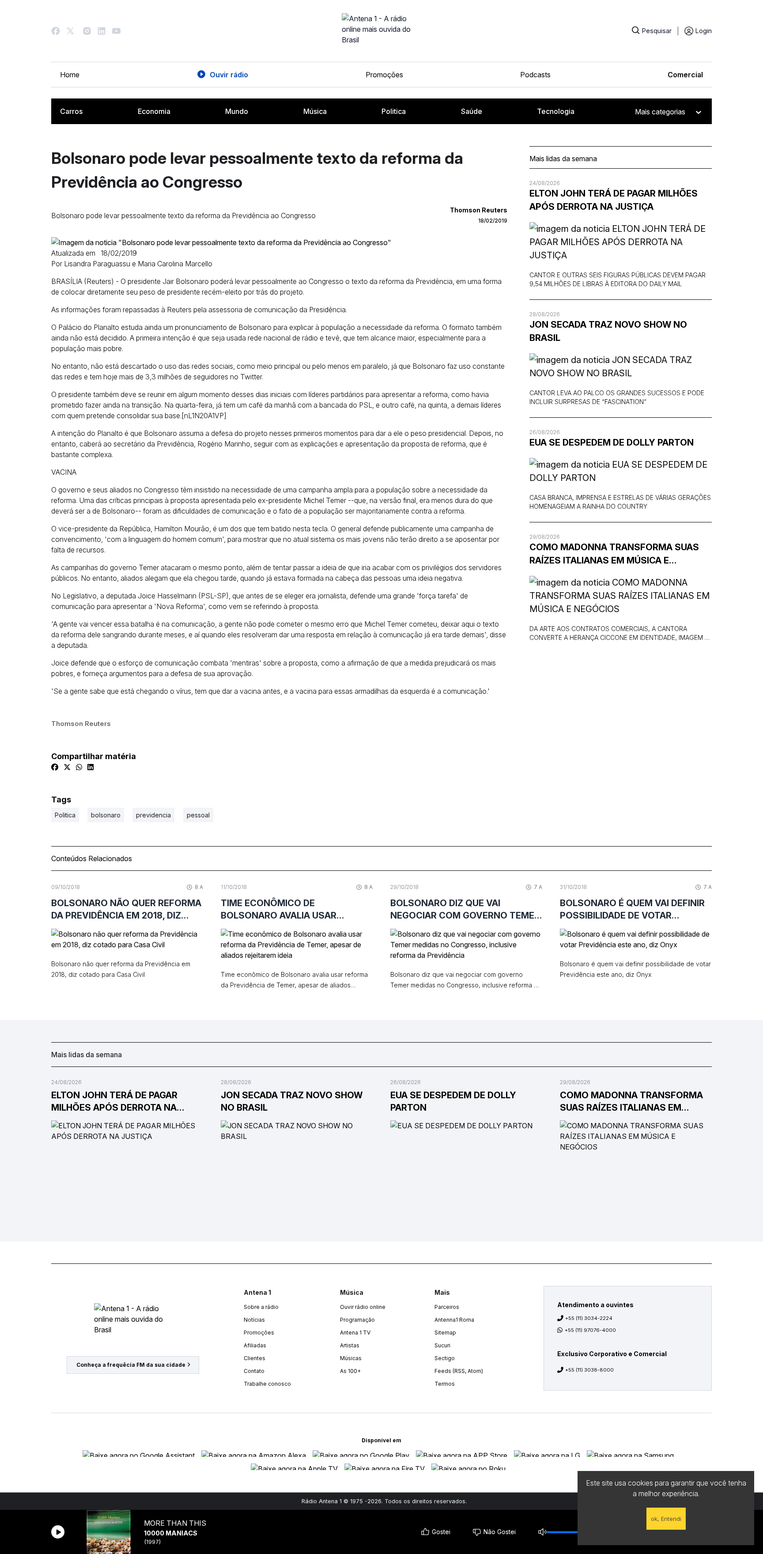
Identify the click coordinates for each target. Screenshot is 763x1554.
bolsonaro (106, 815)
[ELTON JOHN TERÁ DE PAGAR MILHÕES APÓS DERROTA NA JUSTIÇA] (620, 242)
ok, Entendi (666, 1518)
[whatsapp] (79, 767)
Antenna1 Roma (454, 1319)
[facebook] (54, 767)
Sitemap (445, 1332)
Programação (357, 1319)
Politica (394, 111)
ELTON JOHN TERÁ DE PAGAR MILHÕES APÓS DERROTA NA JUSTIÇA (613, 200)
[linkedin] (90, 767)
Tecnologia (555, 111)
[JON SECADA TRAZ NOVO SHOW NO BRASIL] (620, 366)
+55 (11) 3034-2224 (588, 1318)
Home (69, 74)
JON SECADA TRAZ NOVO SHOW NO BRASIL (608, 331)
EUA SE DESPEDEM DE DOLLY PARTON (611, 442)
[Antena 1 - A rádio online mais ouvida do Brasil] (381, 31)
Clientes (254, 1358)
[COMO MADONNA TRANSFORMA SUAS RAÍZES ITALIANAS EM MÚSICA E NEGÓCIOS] (620, 596)
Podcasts (535, 74)
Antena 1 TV (355, 1332)
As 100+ (350, 1371)
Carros (71, 111)
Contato (254, 1371)
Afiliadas (255, 1345)
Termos (444, 1383)
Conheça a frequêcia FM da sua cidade (130, 1364)
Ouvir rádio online (362, 1307)
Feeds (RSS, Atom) (458, 1371)
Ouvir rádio (229, 74)
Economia (154, 111)
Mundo (236, 111)
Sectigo (444, 1358)
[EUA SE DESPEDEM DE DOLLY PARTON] (620, 471)
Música (315, 111)
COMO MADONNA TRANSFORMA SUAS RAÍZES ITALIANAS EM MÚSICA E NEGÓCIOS (614, 554)
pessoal (198, 815)
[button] (55, 30)
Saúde (471, 111)
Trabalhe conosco (267, 1383)
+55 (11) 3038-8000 (589, 1370)
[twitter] (67, 767)
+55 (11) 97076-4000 (590, 1330)
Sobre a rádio (261, 1307)
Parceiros (446, 1307)
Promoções (384, 74)
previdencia (153, 815)
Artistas (349, 1345)
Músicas (351, 1358)
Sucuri (442, 1345)
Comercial (685, 74)
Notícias (254, 1319)
